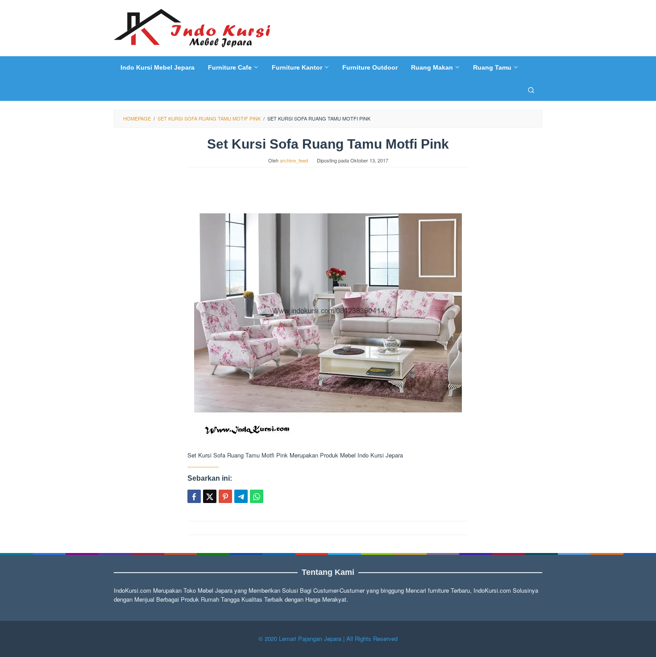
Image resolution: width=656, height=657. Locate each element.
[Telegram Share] (241, 496)
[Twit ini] (209, 496)
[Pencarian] (531, 90)
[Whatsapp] (256, 496)
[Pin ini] (225, 496)
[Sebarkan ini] (194, 496)
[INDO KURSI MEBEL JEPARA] (192, 27)
